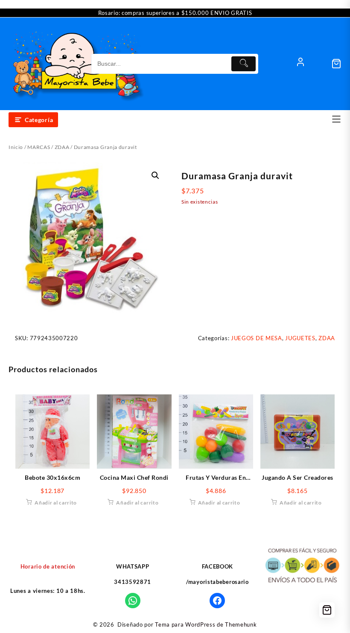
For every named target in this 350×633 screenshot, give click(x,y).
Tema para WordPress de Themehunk (206, 624)
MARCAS (38, 147)
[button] (155, 175)
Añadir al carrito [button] (56, 502)
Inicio (16, 147)
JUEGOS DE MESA (256, 338)
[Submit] (243, 63)
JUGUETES (300, 338)
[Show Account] (300, 63)
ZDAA (62, 147)
